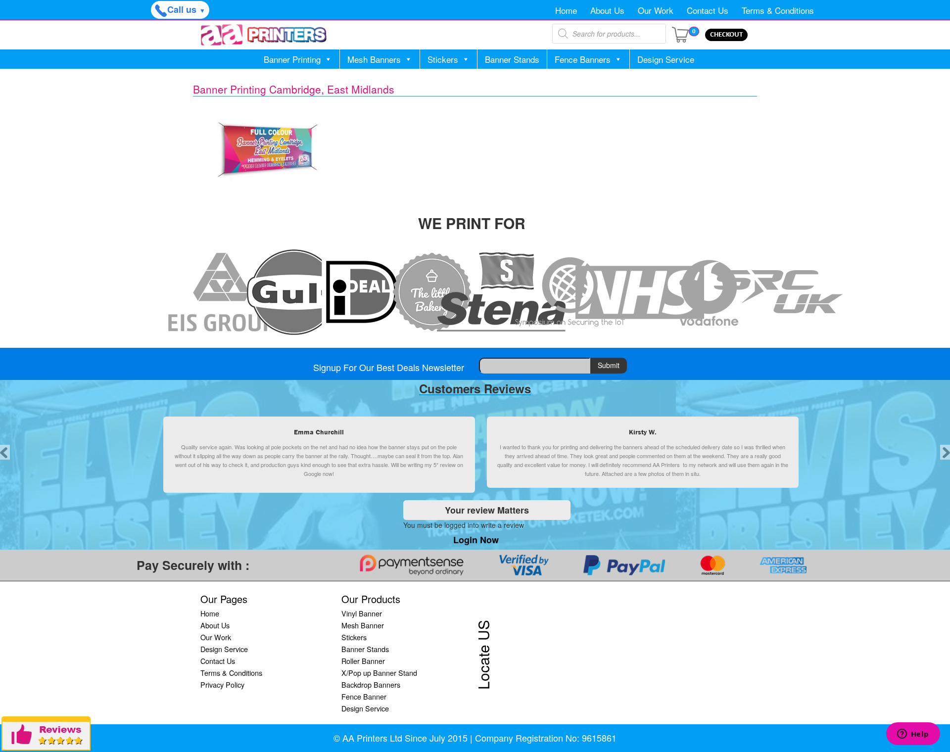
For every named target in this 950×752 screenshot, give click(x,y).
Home (566, 10)
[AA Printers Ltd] (263, 35)
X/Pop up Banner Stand (379, 672)
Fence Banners (583, 59)
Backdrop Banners (370, 684)
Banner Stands (512, 59)
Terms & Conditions (778, 10)
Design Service (665, 59)
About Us (607, 10)
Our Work (655, 10)
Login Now (476, 539)
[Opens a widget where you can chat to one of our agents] (913, 734)
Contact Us (707, 10)
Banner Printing (292, 59)
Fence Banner (363, 696)
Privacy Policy (222, 684)
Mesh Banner (362, 625)
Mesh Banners (374, 59)
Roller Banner (363, 661)
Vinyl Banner (361, 613)
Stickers (443, 59)
